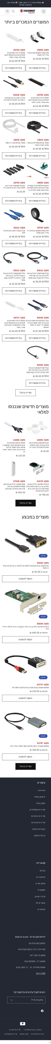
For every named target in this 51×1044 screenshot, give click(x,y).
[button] (44, 11)
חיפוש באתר (39, 796)
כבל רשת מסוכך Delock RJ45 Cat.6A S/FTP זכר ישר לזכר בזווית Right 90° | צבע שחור (38, 275)
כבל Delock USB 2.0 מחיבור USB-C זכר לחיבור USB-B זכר (14, 99)
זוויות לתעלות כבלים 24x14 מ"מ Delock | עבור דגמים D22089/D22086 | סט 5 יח (39, 445)
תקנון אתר (40, 803)
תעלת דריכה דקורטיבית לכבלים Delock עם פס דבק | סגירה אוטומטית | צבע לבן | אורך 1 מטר (14, 323)
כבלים (42, 870)
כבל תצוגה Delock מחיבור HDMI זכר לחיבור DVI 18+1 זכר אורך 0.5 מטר (26, 567)
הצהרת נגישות (38, 829)
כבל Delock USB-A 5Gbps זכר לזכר (14, 232)
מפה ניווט (40, 973)
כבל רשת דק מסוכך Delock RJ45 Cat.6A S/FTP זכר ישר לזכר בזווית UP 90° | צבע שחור (37, 370)
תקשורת (41, 890)
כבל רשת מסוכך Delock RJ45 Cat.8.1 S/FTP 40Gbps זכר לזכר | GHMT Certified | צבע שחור (14, 276)
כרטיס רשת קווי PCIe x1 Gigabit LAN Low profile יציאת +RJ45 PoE (26, 628)
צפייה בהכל (25, 392)
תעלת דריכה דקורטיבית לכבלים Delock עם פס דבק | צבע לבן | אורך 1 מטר (14, 55)
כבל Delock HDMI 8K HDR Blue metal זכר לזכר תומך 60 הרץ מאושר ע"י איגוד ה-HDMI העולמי (37, 323)
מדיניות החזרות (38, 816)
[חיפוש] (13, 11)
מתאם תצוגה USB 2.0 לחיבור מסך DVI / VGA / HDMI (29, 746)
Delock (33, 1030)
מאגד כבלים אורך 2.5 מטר (15, 143)
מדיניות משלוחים (37, 809)
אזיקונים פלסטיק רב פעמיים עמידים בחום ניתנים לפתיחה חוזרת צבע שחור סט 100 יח (38, 188)
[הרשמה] (12, 1000)
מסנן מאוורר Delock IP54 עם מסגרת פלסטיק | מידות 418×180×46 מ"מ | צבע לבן (14, 486)
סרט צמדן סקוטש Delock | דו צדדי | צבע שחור (38, 232)
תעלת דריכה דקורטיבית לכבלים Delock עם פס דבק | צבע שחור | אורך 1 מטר (38, 100)
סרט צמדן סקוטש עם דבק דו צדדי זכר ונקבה (38, 54)
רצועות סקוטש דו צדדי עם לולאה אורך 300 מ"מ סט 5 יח (14, 187)
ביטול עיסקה (39, 835)
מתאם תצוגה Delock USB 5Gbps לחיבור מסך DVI (30, 687)
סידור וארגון (40, 896)
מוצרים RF (40, 903)
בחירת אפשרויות (37, 68)
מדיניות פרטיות (38, 822)
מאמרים (41, 909)
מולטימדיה (40, 883)
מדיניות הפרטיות (37, 1034)
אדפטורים (40, 877)
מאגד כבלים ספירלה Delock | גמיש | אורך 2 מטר (38, 144)
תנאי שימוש (24, 1034)
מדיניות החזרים (15, 1030)
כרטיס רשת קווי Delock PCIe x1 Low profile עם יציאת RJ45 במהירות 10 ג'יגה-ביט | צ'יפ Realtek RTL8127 (37, 487)
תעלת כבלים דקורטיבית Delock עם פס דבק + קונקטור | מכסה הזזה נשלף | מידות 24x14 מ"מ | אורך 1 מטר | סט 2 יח (13, 447)
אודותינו (41, 790)
